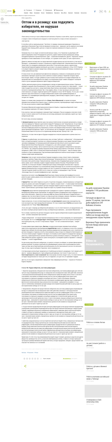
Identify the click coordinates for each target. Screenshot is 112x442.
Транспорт (70, 12)
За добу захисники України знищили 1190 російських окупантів (97, 190)
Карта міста (57, 12)
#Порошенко (30, 352)
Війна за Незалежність (95, 242)
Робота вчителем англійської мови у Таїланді (97, 378)
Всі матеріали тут (98, 252)
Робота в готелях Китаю (95, 322)
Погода (42, 12)
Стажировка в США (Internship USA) (93, 401)
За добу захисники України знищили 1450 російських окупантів (99, 88)
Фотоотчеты (84, 12)
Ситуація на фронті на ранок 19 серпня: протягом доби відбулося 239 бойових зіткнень (98, 202)
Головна (29, 10)
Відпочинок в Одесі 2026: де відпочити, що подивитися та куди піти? (100, 69)
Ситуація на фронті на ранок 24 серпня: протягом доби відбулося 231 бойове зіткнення (100, 123)
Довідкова (76, 12)
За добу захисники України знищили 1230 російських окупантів (99, 104)
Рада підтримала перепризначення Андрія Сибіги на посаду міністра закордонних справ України (98, 214)
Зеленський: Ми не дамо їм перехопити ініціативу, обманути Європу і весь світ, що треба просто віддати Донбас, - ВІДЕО (100, 113)
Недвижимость (49, 12)
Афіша (31, 12)
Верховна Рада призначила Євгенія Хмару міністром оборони (98, 224)
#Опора (36, 352)
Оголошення (37, 12)
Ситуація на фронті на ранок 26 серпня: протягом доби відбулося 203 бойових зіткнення (100, 79)
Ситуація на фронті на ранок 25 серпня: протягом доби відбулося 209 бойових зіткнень (100, 96)
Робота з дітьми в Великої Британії (96, 367)
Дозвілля (26, 12)
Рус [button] (101, 11)
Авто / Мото (64, 12)
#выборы (24, 352)
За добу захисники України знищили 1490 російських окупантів (99, 131)
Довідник (48, 10)
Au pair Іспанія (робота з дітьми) (96, 344)
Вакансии (59, 10)
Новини (38, 10)
